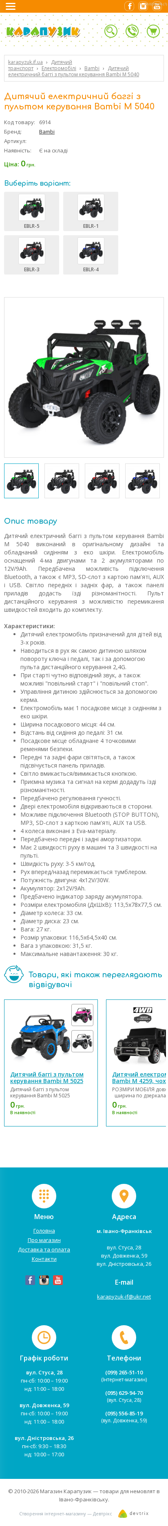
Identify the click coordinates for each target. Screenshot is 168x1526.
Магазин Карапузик (66, 1491)
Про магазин (44, 1240)
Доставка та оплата (44, 1249)
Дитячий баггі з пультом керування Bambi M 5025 (47, 1077)
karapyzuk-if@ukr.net (124, 1296)
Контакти (44, 1259)
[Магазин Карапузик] (54, 36)
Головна (44, 1230)
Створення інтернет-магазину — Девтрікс (65, 1513)
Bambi (47, 131)
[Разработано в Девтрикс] (133, 1515)
